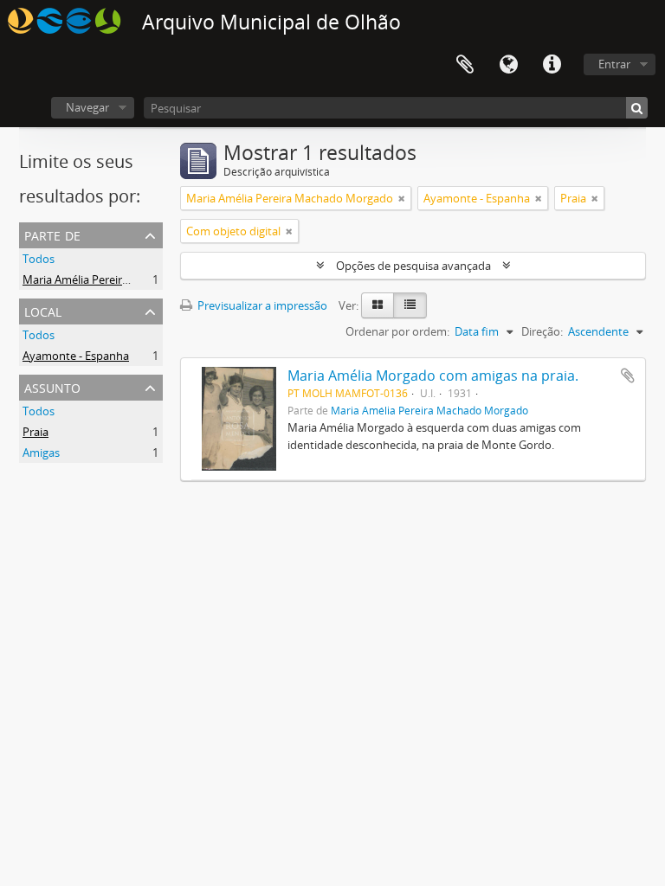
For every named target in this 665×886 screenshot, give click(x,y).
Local (42, 310)
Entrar (614, 64)
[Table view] (410, 305)
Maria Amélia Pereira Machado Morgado (126, 279)
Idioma (508, 65)
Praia (35, 432)
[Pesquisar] (637, 108)
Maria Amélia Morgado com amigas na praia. (432, 375)
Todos (39, 258)
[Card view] (377, 305)
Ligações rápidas (551, 65)
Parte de (52, 234)
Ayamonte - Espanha (76, 355)
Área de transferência (465, 65)
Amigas (41, 452)
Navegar (87, 107)
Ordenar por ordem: (397, 331)
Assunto (52, 386)
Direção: (542, 331)
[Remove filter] (401, 198)
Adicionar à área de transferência (627, 375)
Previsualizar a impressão (261, 305)
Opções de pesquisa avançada (413, 265)
